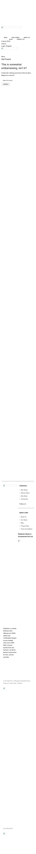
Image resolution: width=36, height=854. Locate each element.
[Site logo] (11, 31)
